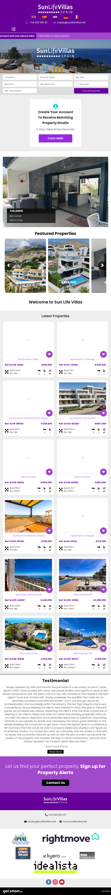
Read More (55, 751)
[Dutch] (55, 17)
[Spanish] (45, 17)
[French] (77, 17)
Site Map (106, 891)
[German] (66, 17)
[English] (34, 17)
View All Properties (91, 90)
